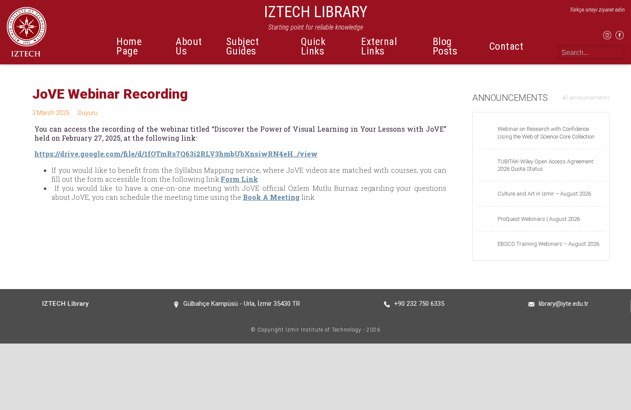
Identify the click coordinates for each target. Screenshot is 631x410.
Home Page (129, 46)
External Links (379, 46)
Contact (506, 46)
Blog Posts (445, 46)
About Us (189, 46)
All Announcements (586, 98)
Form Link (239, 179)
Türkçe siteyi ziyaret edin (597, 10)
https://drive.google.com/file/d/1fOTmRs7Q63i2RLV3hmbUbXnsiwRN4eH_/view (176, 153)
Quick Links (313, 46)
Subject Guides (242, 46)
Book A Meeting (271, 197)
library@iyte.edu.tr (564, 304)
